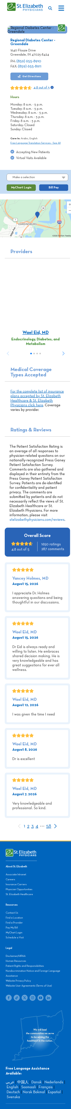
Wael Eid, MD (36, 332)
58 (48, 826)
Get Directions (31, 76)
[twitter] (25, 998)
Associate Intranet (16, 874)
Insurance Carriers (16, 884)
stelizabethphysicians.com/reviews (37, 520)
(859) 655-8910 (28, 61)
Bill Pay (54, 187)
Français (46, 1087)
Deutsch (13, 1092)
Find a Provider (14, 922)
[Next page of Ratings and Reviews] (55, 826)
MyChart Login (21, 187)
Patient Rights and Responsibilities (25, 966)
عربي (10, 1082)
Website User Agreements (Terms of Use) (29, 985)
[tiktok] (17, 998)
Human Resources (16, 961)
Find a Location (14, 917)
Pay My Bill (12, 927)
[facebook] (9, 998)
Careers (10, 879)
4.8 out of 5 (42, 87)
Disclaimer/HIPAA (16, 956)
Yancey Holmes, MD (30, 578)
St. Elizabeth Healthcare (19, 894)
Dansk (36, 1082)
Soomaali (28, 1087)
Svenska (13, 1097)
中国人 (23, 1082)
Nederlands (53, 1082)
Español (54, 1092)
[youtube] (40, 998)
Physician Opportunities (19, 889)
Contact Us (12, 912)
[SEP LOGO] (25, 4)
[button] (63, 353)
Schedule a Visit (15, 937)
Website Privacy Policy (18, 980)
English (12, 1087)
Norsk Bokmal (34, 1092)
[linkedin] (48, 998)
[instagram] (33, 998)
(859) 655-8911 (29, 66)
